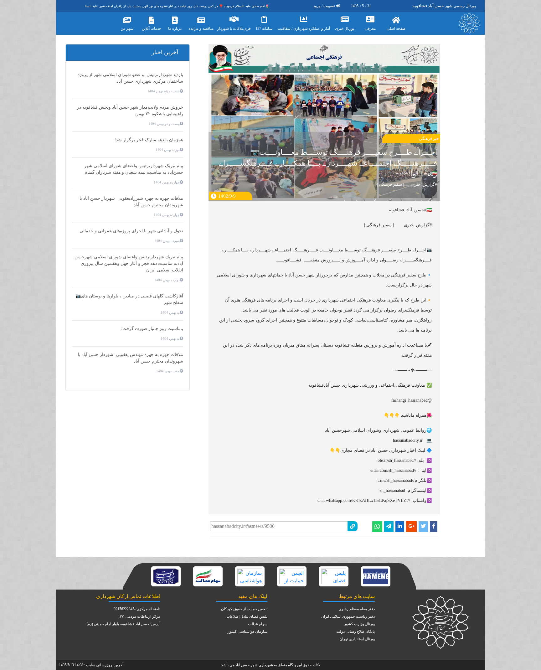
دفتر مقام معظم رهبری (356, 609)
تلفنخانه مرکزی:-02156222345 (137, 609)
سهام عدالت (257, 624)
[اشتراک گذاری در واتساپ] (377, 526)
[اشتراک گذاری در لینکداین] (399, 526)
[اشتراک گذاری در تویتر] (423, 526)
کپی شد (286, 520)
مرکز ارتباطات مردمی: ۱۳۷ (139, 616)
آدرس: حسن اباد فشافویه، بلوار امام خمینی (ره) (123, 624)
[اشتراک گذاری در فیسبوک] (433, 526)
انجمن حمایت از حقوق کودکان (244, 609)
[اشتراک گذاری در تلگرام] (389, 526)
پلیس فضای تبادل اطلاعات (246, 616)
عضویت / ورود (324, 6)
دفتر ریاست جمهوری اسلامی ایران (348, 616)
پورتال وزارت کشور (359, 624)
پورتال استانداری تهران (357, 639)
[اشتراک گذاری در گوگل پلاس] (411, 526)
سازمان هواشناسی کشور (247, 631)
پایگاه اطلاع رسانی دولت (355, 631)
